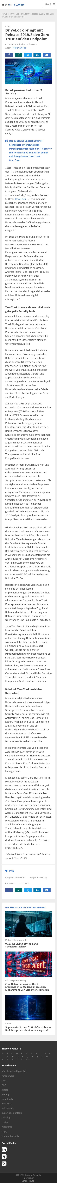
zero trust (24, 883)
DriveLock (20, 199)
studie (5, 1089)
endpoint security (38, 877)
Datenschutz (28, 1180)
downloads (7, 1098)
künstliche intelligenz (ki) (14, 1071)
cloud (4, 1080)
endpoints (10, 883)
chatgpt (5, 1122)
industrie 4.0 (8, 1108)
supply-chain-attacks (12, 1112)
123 (28, 1059)
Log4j (4, 1131)
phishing (6, 1117)
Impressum (28, 1177)
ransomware (8, 1075)
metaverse (7, 1126)
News (4, 13)
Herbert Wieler (19, 47)
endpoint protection (15, 877)
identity (5, 1094)
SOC (4, 1085)
